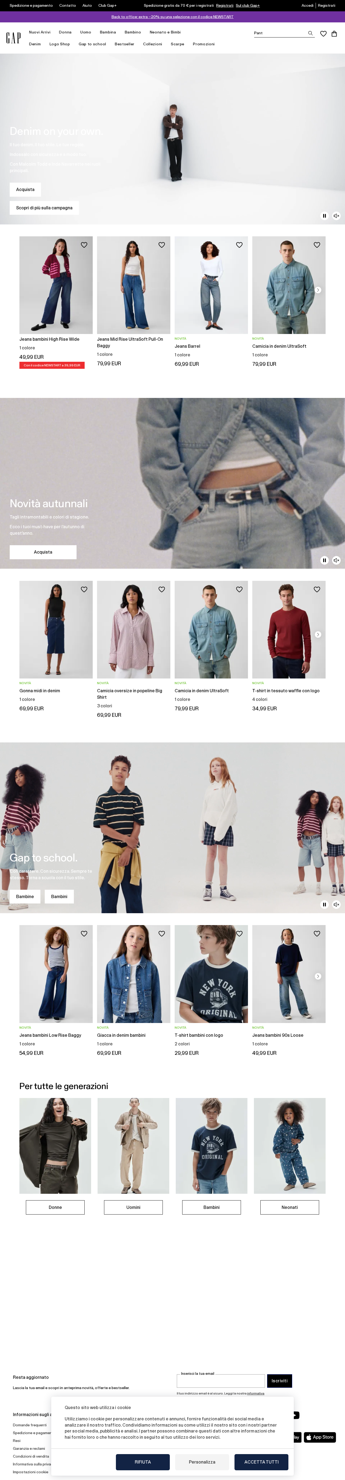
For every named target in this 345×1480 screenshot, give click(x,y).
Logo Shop (60, 44)
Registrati (224, 5)
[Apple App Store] (320, 1437)
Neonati (290, 1207)
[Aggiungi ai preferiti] (84, 245)
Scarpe (177, 44)
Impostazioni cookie (30, 1472)
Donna (65, 32)
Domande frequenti (30, 1425)
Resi (16, 1440)
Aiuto (87, 5)
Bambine (25, 896)
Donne (55, 1207)
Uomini (133, 1207)
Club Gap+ (107, 5)
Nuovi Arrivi (39, 32)
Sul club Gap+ (248, 5)
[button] (318, 290)
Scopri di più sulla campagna (44, 207)
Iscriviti (280, 1380)
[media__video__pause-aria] (324, 216)
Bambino (133, 32)
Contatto (67, 5)
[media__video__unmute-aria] (336, 216)
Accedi (307, 5)
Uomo (85, 32)
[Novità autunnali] (172, 483)
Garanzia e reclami (29, 1448)
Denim (35, 44)
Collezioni (152, 44)
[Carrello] (334, 33)
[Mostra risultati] (310, 33)
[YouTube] (294, 1415)
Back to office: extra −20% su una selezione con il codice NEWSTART (173, 17)
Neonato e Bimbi (165, 32)
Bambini (59, 896)
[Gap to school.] (172, 827)
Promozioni (204, 44)
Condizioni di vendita (31, 1456)
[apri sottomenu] (53, 32)
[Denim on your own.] (172, 139)
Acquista (25, 189)
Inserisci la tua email (197, 1374)
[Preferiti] (323, 33)
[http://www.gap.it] (13, 37)
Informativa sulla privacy (34, 1464)
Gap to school (92, 44)
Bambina (108, 32)
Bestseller (124, 44)
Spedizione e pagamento (31, 5)
